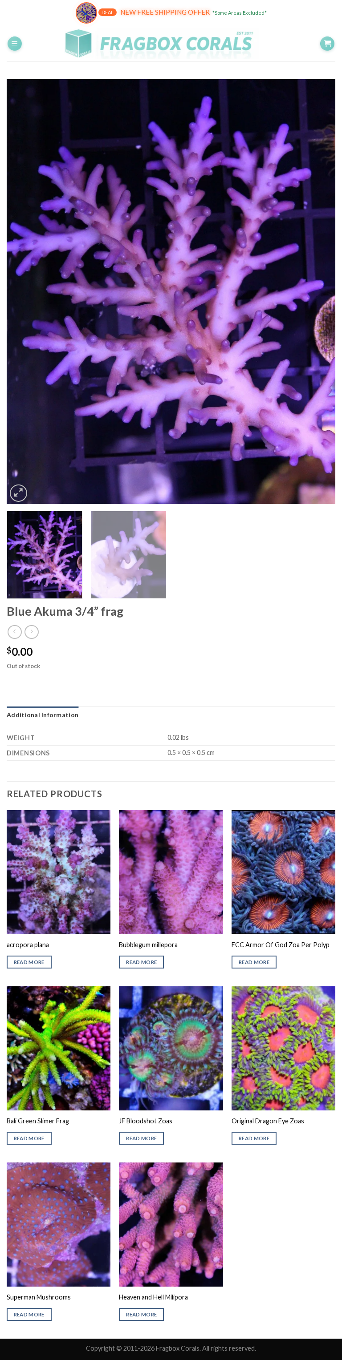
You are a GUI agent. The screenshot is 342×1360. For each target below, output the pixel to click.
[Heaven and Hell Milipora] (171, 1224)
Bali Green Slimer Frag (38, 1121)
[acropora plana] (58, 872)
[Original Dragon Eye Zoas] (283, 1048)
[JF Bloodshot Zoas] (171, 1048)
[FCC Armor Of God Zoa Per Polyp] (283, 872)
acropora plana (28, 944)
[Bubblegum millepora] (171, 872)
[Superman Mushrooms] (58, 1224)
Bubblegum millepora (148, 944)
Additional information (42, 714)
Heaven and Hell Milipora (153, 1297)
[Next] (317, 291)
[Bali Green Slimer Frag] (58, 1048)
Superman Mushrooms (39, 1297)
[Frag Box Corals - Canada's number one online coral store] (171, 43)
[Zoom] (18, 493)
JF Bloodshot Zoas (145, 1121)
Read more (29, 962)
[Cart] (327, 43)
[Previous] (24, 291)
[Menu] (15, 43)
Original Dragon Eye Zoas (268, 1121)
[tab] (42, 714)
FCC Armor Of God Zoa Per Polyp (281, 944)
